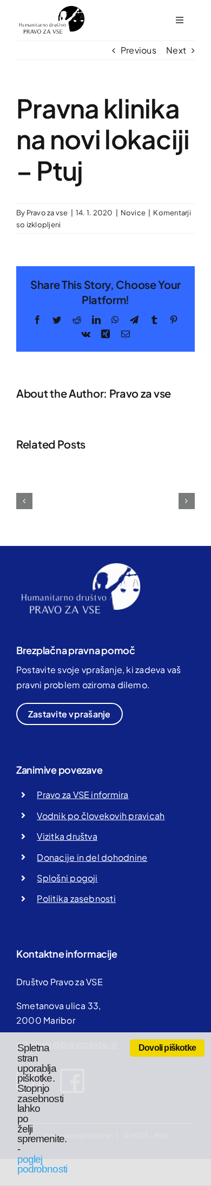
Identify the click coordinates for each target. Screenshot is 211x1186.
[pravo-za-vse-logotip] (50, 9)
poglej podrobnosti (42, 1164)
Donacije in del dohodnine (92, 857)
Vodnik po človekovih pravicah (100, 815)
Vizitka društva (67, 836)
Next (176, 50)
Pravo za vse (47, 212)
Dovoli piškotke (167, 1047)
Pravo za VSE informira (82, 794)
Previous (138, 50)
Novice (133, 212)
